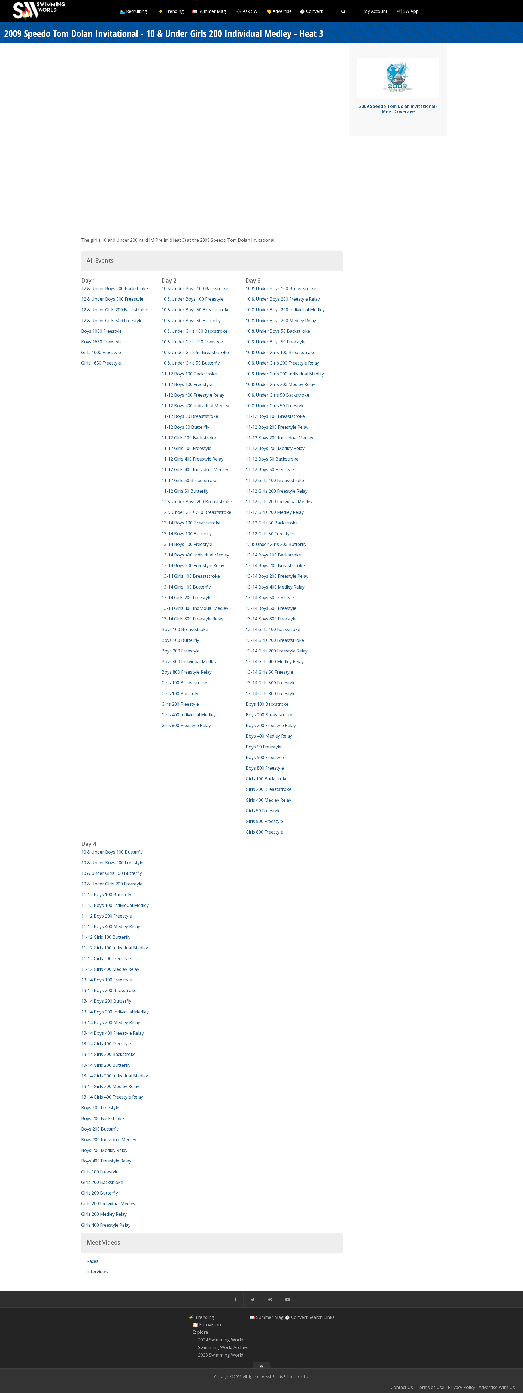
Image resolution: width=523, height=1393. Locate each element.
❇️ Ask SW (247, 11)
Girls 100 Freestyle (99, 1172)
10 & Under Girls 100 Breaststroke (280, 352)
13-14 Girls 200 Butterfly (105, 1065)
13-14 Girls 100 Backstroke (273, 629)
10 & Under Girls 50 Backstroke (277, 395)
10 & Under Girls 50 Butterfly (191, 363)
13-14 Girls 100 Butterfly (186, 587)
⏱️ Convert (311, 11)
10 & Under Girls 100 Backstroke (194, 331)
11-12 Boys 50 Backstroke (272, 459)
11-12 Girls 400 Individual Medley (195, 469)
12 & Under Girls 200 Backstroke (114, 310)
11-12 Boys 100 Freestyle (187, 384)
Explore (200, 1332)
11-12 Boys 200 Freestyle (106, 916)
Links (329, 1317)
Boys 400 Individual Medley (189, 661)
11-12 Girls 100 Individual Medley (114, 948)
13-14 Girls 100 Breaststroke (191, 576)
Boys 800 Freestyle (265, 768)
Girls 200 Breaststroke (268, 789)
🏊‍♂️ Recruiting (133, 11)
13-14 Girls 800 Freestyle (271, 694)
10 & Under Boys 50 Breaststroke (196, 310)
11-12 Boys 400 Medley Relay (110, 926)
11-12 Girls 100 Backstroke (189, 438)
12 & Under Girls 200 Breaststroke (196, 512)
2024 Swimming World (220, 1340)
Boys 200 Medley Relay (104, 1150)
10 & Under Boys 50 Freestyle (275, 342)
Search (316, 1317)
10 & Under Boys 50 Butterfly (191, 321)
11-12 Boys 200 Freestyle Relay (277, 427)
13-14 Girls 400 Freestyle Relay (112, 1097)
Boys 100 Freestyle (100, 1108)
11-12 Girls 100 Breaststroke (275, 480)
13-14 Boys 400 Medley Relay (275, 587)
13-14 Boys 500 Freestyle (271, 608)
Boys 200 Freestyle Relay (271, 725)
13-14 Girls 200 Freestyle (186, 598)
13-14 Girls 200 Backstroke (108, 1054)
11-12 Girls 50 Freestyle (269, 534)
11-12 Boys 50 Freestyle (270, 469)
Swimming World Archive (223, 1347)
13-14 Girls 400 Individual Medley (195, 608)
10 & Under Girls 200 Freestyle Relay (282, 363)
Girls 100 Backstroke (267, 779)
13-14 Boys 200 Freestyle (187, 544)
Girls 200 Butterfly (99, 1193)
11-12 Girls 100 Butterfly (105, 937)
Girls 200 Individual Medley (108, 1204)
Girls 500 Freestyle (264, 821)
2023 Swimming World (220, 1355)
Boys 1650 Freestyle (101, 342)
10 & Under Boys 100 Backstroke (195, 288)
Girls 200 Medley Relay (104, 1214)
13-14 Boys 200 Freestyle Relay (277, 576)
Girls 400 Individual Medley (189, 715)
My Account (375, 11)
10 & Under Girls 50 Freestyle (275, 406)
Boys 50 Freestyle (263, 747)
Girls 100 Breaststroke (184, 683)
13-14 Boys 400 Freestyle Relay (112, 1033)
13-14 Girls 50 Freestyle (269, 672)
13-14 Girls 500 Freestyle (271, 683)
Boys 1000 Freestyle (101, 331)
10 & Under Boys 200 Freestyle (112, 863)
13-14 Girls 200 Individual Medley (114, 1076)
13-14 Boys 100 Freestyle (106, 980)
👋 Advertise (279, 11)
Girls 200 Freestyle (180, 704)
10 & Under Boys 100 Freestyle (193, 299)
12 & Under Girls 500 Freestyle (111, 321)
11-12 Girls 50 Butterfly (185, 491)
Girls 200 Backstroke (102, 1182)
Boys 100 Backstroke (267, 704)
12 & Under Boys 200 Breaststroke (197, 502)
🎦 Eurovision (207, 1325)
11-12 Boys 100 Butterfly (106, 894)
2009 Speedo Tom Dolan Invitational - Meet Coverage (398, 108)
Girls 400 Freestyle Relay (105, 1225)
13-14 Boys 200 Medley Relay (110, 1022)
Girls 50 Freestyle (263, 811)
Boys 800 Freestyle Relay (187, 672)
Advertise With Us (497, 1387)
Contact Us (402, 1387)
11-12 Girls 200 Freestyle (106, 959)
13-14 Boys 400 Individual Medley (195, 555)
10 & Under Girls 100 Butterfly (111, 873)
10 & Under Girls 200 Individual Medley (285, 374)
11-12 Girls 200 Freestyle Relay (277, 491)
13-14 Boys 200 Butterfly (106, 1001)
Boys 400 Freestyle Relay (106, 1161)
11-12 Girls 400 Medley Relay (110, 969)
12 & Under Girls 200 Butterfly (276, 544)
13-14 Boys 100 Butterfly (187, 534)
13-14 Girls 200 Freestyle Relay (277, 651)
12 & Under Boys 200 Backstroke (114, 288)
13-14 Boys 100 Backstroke (273, 555)
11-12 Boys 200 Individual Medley (279, 438)
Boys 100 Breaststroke (185, 629)
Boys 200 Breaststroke (269, 715)
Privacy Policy (461, 1387)
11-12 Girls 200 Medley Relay (275, 512)
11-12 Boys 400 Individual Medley (195, 406)
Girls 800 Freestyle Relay (186, 725)
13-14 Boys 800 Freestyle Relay (193, 565)
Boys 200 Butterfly (100, 1129)
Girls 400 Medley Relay (268, 800)
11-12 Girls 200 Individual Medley (279, 502)
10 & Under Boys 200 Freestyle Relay (283, 299)
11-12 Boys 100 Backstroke (189, 374)
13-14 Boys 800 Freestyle (271, 619)
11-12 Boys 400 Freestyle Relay (193, 395)
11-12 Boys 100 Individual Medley (115, 905)
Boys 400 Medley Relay (269, 736)
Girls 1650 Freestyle (101, 363)
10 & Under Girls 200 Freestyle (111, 884)
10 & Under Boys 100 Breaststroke (281, 288)
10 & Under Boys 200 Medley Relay (281, 321)
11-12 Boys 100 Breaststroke (275, 416)
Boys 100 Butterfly (180, 640)
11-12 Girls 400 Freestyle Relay (192, 459)
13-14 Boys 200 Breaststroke (275, 565)
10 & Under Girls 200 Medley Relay (280, 384)
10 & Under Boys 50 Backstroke (278, 331)
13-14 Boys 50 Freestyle (270, 598)
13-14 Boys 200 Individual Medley (115, 1012)
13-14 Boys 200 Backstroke (108, 990)
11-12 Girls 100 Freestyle (186, 448)
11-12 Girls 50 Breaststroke (189, 480)
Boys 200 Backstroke (102, 1118)
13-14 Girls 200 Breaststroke (275, 640)
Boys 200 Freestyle (181, 651)
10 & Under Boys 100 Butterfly (112, 852)
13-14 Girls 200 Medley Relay (110, 1086)
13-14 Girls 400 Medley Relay (275, 661)
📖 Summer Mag (209, 11)
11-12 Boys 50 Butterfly (185, 427)
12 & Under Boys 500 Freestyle (112, 299)
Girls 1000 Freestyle (101, 352)
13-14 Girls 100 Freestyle (106, 1044)
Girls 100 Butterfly (180, 694)
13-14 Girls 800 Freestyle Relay (192, 619)
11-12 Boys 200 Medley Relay (275, 448)
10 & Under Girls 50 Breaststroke (195, 352)
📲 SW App (407, 11)
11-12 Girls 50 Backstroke (272, 523)
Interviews (97, 1272)
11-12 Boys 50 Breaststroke (190, 416)
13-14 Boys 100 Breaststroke (191, 523)
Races (92, 1261)
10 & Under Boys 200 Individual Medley (285, 310)
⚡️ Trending (171, 11)
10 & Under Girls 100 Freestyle (192, 342)
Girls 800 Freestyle (264, 832)
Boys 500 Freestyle (265, 757)
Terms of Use (430, 1387)
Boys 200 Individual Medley (108, 1140)
